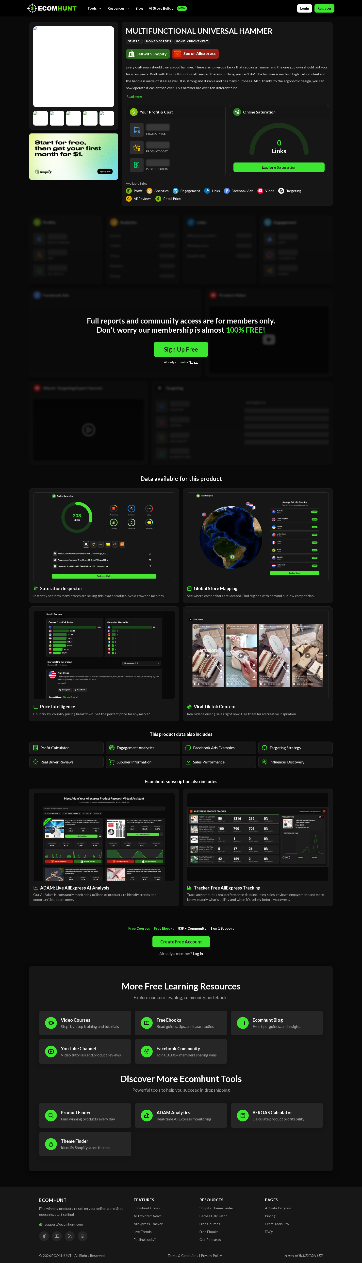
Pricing (270, 1216)
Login (304, 8)
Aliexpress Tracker (148, 1224)
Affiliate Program (278, 1208)
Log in (194, 362)
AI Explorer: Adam (148, 1216)
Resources (116, 8)
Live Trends (143, 1232)
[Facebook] (44, 1236)
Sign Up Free (181, 349)
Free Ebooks (208, 1232)
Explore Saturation (279, 167)
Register (324, 8)
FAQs (269, 1232)
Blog (139, 8)
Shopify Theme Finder (216, 1208)
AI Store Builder (167, 8)
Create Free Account (181, 941)
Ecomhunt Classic (147, 1208)
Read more (134, 96)
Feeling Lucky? (145, 1239)
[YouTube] (57, 1236)
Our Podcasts (210, 1239)
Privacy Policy (211, 1255)
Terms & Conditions (182, 1255)
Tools (92, 8)
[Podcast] (82, 1236)
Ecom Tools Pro (277, 1224)
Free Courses (209, 1224)
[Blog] (70, 1236)
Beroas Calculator (213, 1216)
